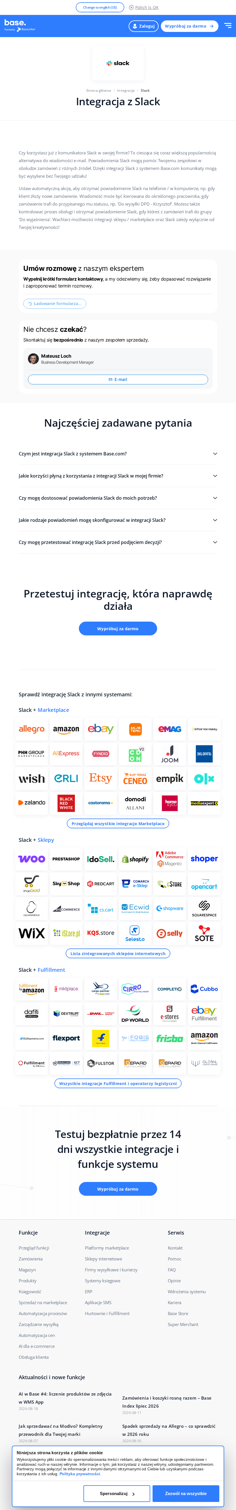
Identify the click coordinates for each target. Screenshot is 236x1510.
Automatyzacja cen (37, 1335)
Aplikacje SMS (98, 1302)
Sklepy (46, 839)
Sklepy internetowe (103, 1259)
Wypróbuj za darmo (185, 26)
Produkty (27, 1280)
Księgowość (30, 1291)
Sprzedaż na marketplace (43, 1302)
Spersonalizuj (113, 1493)
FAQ (172, 1270)
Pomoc (174, 1259)
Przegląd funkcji (34, 1248)
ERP (88, 1291)
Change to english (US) (100, 7)
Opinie (174, 1280)
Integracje (126, 90)
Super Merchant (183, 1324)
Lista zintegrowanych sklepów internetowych (118, 953)
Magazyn (27, 1270)
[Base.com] (22, 26)
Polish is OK (147, 7)
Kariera (175, 1302)
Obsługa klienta (34, 1357)
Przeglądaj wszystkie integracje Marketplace (118, 823)
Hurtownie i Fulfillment (107, 1313)
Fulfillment (51, 969)
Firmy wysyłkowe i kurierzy (111, 1270)
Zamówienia (31, 1259)
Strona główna (98, 90)
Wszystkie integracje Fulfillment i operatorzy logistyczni (118, 1083)
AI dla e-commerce (37, 1346)
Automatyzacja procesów (43, 1313)
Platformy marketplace (107, 1248)
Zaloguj (147, 26)
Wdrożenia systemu (187, 1291)
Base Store (178, 1313)
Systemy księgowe (102, 1280)
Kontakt (175, 1248)
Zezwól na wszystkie (186, 1493)
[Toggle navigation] (227, 26)
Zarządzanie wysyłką (38, 1324)
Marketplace (53, 709)
